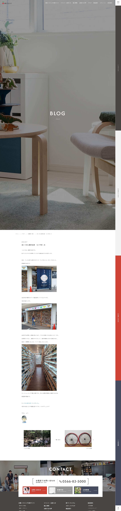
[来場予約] (60, 490)
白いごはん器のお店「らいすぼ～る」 (30, 403)
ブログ (90, 3)
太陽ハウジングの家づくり (52, 3)
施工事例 (75, 3)
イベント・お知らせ (66, 3)
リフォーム (103, 3)
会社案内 (110, 3)
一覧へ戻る (57, 439)
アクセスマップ (92, 508)
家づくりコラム (70, 503)
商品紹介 (95, 3)
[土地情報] (86, 490)
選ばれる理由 (22, 505)
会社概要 (90, 505)
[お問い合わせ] (35, 490)
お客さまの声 (82, 3)
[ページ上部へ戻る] (118, 508)
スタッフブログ (70, 506)
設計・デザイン (23, 508)
